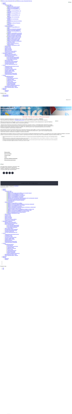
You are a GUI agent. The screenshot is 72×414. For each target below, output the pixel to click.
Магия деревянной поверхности (13, 85)
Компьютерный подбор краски (11, 73)
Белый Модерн (10, 77)
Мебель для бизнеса (9, 25)
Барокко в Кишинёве (11, 84)
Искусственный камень (9, 56)
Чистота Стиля (10, 81)
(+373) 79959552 (69, 101)
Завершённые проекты (9, 76)
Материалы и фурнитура (7, 53)
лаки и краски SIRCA (9, 60)
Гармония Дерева (10, 79)
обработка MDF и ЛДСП (10, 71)
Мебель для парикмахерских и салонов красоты (13, 44)
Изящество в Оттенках (11, 80)
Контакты (4, 88)
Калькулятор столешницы (12, 59)
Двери (5, 156)
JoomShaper (16, 185)
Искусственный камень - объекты (11, 87)
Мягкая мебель (8, 46)
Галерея (4, 75)
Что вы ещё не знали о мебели (11, 51)
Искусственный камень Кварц (13, 58)
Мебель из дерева (8, 50)
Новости (4, 89)
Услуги (4, 65)
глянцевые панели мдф (9, 63)
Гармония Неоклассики (11, 82)
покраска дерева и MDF (9, 70)
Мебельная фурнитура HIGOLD (11, 55)
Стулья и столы (8, 47)
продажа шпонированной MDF (11, 62)
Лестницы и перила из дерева (10, 69)
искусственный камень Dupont (13, 57)
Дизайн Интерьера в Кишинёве (11, 74)
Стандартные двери (9, 68)
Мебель (4, 3)
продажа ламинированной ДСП (11, 64)
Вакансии (7, 90)
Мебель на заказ (8, 48)
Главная (4, 2)
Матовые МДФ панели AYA (10, 54)
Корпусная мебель (8, 49)
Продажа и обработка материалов (10, 158)
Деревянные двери (8, 67)
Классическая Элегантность (12, 78)
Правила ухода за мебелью (10, 52)
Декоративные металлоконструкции (12, 66)
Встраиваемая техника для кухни (11, 61)
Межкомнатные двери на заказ (11, 86)
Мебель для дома (8, 4)
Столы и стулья (7, 155)
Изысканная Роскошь (11, 83)
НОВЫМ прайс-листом (19, 119)
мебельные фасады (8, 72)
